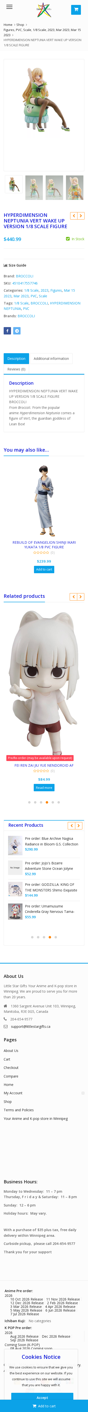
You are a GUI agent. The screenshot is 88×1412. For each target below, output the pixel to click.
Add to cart (47, 1406)
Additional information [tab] (51, 358)
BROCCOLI (24, 276)
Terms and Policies (19, 1110)
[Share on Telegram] (17, 330)
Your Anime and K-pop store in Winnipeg (36, 1118)
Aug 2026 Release (24, 1336)
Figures (56, 290)
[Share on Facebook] (7, 330)
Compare (11, 1076)
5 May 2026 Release (26, 1310)
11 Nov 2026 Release (63, 1299)
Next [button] (75, 114)
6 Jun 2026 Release (60, 1310)
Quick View (46, 542)
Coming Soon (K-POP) (22, 1344)
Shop (8, 1101)
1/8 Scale (31, 290)
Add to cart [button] (44, 569)
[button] (80, 197)
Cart (7, 1059)
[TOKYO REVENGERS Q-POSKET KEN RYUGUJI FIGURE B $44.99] (80, 216)
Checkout (11, 1067)
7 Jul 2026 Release (24, 1314)
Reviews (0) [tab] (16, 369)
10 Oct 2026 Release (26, 1299)
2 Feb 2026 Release (62, 1303)
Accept (42, 1397)
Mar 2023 (21, 296)
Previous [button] (12, 114)
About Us (11, 1050)
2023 (44, 290)
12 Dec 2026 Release (27, 1303)
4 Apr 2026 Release (60, 1306)
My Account (13, 1093)
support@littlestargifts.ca (30, 1026)
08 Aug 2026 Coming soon (31, 1348)
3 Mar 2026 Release (26, 1306)
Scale (43, 296)
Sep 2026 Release (24, 1340)
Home (8, 1084)
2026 (8, 1295)
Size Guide (17, 265)
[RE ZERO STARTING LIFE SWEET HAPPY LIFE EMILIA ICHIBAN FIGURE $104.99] (73, 216)
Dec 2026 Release (56, 1336)
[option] (44, 99)
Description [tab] (16, 358)
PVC (34, 296)
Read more (44, 787)
